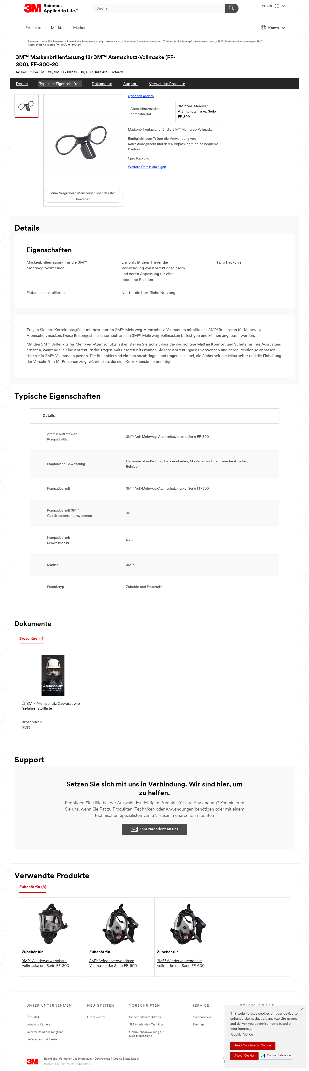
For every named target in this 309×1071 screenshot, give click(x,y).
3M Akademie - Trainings (146, 1024)
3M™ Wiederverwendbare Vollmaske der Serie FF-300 (45, 963)
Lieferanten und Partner (42, 1039)
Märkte (57, 28)
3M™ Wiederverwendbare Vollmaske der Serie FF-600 (113, 963)
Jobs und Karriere (38, 1024)
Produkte (33, 28)
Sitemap (198, 1024)
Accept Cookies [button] (244, 1055)
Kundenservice (202, 1017)
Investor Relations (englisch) (45, 1032)
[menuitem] (21, 83)
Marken (79, 28)
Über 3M (33, 1017)
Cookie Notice (242, 1035)
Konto (273, 28)
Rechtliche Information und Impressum (68, 1059)
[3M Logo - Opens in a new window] (51, 8)
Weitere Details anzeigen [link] (147, 167)
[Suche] (232, 8)
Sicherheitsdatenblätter (145, 1017)
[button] (276, 1056)
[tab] (31, 638)
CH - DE (268, 6)
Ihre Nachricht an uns (159, 829)
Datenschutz (102, 1059)
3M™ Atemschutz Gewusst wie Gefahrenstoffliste (51, 706)
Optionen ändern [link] (141, 96)
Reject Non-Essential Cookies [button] (252, 1045)
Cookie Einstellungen (126, 1059)
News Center (96, 1017)
